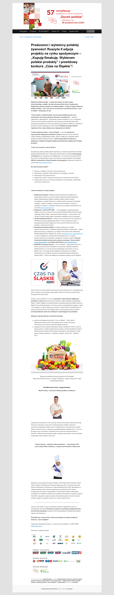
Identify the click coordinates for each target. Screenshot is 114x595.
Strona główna (23, 31)
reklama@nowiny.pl (36, 526)
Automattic (69, 589)
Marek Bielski (37, 37)
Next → (93, 37)
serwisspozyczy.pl (66, 234)
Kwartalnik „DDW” (73, 31)
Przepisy (64, 31)
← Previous (87, 37)
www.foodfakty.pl (78, 234)
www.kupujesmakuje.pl (45, 162)
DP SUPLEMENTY (44, 31)
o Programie (33, 31)
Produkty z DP (55, 31)
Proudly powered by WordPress (49, 589)
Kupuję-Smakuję (47, 579)
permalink (75, 582)
